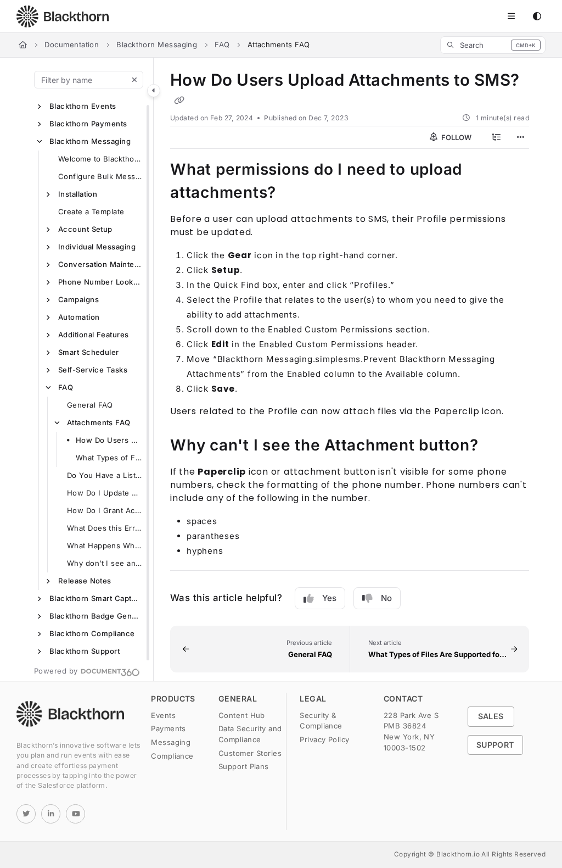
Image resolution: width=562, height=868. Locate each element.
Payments (168, 728)
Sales (491, 716)
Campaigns (78, 299)
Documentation (71, 44)
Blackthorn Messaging (156, 44)
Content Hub (241, 715)
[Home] (62, 16)
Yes (329, 598)
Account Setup (85, 229)
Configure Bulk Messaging (100, 176)
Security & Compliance (321, 721)
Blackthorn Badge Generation (96, 615)
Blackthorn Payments (88, 123)
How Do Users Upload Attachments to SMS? (109, 440)
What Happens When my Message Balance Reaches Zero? (105, 545)
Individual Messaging (97, 246)
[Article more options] (520, 137)
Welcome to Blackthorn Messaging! (100, 158)
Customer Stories (250, 753)
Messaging (170, 742)
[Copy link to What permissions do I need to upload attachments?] (293, 193)
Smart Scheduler (88, 352)
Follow (455, 137)
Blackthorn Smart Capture (96, 598)
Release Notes (84, 580)
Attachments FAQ (99, 422)
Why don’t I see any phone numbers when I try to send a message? (105, 563)
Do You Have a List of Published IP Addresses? (105, 475)
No (386, 598)
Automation (79, 317)
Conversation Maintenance (100, 264)
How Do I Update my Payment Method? (105, 492)
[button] (493, 45)
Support (495, 744)
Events (163, 715)
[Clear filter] (134, 79)
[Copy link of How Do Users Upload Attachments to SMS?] (179, 100)
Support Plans (243, 766)
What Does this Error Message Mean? (105, 528)
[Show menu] (511, 16)
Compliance (172, 756)
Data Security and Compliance (250, 734)
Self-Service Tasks (92, 369)
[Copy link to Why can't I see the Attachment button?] (495, 446)
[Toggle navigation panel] (153, 90)
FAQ (222, 44)
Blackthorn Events (82, 106)
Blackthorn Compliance (91, 633)
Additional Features (93, 334)
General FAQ (90, 404)
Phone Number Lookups (100, 281)
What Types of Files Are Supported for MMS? (109, 457)
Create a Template (91, 211)
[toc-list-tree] (496, 137)
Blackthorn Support (84, 651)
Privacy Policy (324, 739)
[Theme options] (537, 16)
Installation (77, 194)
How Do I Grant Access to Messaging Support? (105, 510)
